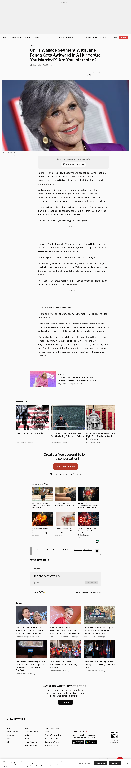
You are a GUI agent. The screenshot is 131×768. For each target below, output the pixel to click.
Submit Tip (66, 702)
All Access (28, 37)
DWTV (48, 37)
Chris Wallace (75, 173)
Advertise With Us (31, 731)
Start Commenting (65, 466)
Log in (78, 474)
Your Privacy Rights (52, 728)
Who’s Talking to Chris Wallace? (70, 194)
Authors (28, 735)
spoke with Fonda (54, 190)
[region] (65, 763)
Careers (28, 738)
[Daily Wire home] (65, 37)
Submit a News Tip (51, 745)
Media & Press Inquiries (53, 735)
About (27, 728)
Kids (8, 742)
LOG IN (115, 37)
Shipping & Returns (51, 738)
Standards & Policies (52, 742)
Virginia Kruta (35, 65)
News (5, 37)
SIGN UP (123, 37)
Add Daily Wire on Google (75, 164)
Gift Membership (31, 745)
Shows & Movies (16, 37)
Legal (47, 731)
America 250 (38, 37)
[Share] (98, 74)
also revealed (62, 323)
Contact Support (31, 742)
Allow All (115, 763)
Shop (8, 738)
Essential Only (101, 763)
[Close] (127, 763)
